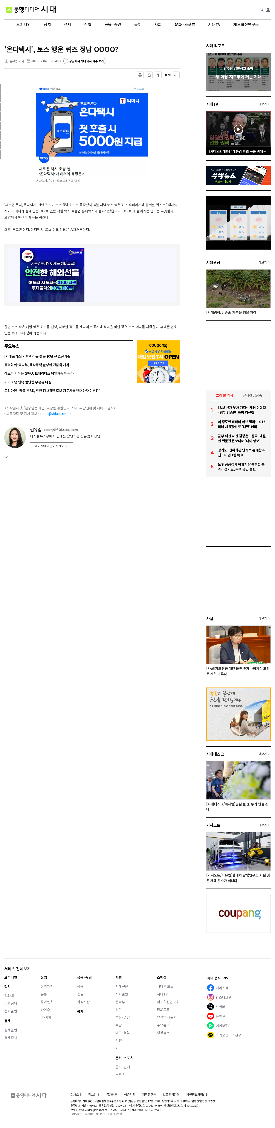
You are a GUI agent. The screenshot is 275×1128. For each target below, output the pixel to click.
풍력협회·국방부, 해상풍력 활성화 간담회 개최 (36, 364)
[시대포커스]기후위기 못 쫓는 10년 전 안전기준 (37, 356)
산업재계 (47, 986)
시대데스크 (215, 754)
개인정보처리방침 (197, 1094)
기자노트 (213, 825)
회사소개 (75, 1094)
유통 (44, 994)
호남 (118, 1024)
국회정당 (10, 1003)
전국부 (120, 1001)
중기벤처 (47, 1001)
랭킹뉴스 (163, 1032)
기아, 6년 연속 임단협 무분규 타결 (27, 381)
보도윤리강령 (171, 1094)
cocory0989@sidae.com (61, 429)
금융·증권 (112, 24)
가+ (176, 75)
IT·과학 (46, 1017)
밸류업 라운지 (167, 1017)
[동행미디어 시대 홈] (31, 9)
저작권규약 (149, 1094)
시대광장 (213, 262)
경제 (67, 24)
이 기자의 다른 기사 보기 (49, 446)
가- (158, 75)
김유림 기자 (16, 61)
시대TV (214, 24)
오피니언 (23, 24)
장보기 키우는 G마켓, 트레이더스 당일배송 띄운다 (39, 373)
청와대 (9, 995)
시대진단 (121, 986)
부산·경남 (122, 1017)
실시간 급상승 (252, 395)
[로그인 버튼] (268, 9)
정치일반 (10, 1011)
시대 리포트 (215, 45)
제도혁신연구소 (246, 24)
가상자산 (83, 1001)
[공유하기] (149, 75)
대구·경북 (122, 1032)
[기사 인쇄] (140, 75)
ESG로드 (163, 1009)
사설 (209, 618)
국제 (138, 24)
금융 (80, 986)
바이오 (45, 1009)
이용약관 (129, 1094)
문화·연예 (122, 1066)
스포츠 (120, 1074)
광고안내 (93, 1094)
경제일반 (10, 1029)
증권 (80, 994)
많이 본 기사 (224, 395)
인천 (118, 1040)
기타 (118, 1048)
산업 (88, 24)
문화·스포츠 (185, 24)
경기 (118, 1009)
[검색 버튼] (261, 9)
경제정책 (10, 1037)
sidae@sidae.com (53, 413)
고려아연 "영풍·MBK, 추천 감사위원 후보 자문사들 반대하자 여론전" (52, 390)
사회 (158, 24)
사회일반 (121, 994)
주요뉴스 (163, 1024)
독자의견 (111, 1094)
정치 (47, 24)
